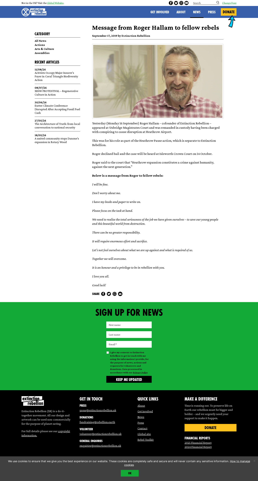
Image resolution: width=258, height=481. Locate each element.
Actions (40, 44)
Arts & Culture (44, 48)
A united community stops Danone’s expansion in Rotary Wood (57, 139)
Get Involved (159, 12)
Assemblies (42, 53)
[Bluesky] (176, 3)
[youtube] (186, 3)
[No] (254, 460)
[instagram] (181, 3)
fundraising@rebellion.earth (97, 422)
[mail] (120, 294)
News (197, 12)
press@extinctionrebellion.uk (98, 410)
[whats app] (114, 294)
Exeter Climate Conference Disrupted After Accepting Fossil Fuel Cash (57, 107)
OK (130, 473)
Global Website (55, 2)
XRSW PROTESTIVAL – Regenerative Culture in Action (56, 91)
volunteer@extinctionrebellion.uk (101, 433)
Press (212, 12)
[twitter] (109, 294)
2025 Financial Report (198, 442)
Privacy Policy (140, 372)
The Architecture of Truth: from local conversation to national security (57, 124)
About (181, 12)
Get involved (145, 411)
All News (40, 40)
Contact (142, 428)
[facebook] (171, 3)
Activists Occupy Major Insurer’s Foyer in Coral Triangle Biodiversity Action (56, 75)
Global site (144, 434)
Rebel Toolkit (146, 439)
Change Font (229, 3)
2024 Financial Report (198, 446)
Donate (229, 12)
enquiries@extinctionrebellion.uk (100, 445)
